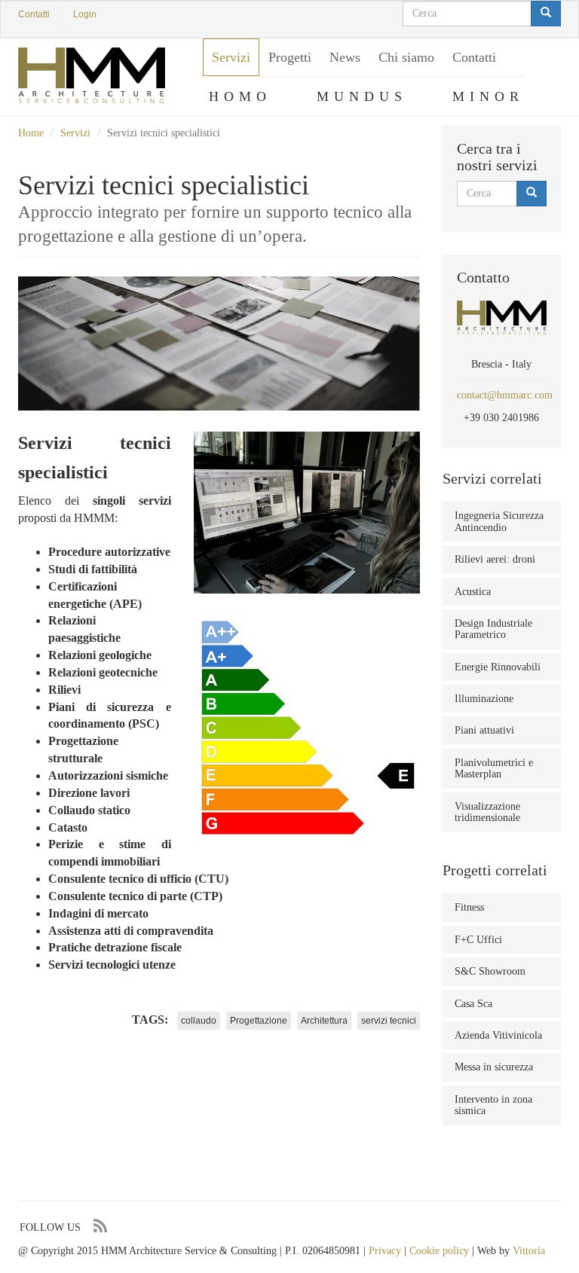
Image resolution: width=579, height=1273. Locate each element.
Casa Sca (473, 1003)
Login (84, 14)
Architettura (324, 1020)
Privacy (385, 1250)
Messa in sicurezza (494, 1067)
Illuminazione (484, 698)
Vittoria (529, 1250)
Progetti (289, 57)
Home (31, 133)
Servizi (231, 57)
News (344, 57)
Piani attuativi (484, 730)
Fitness (469, 907)
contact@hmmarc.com (505, 395)
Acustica (473, 591)
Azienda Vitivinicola (498, 1035)
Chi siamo (406, 57)
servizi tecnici (388, 1020)
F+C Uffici (478, 939)
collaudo (198, 1020)
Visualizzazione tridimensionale (487, 812)
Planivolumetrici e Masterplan (494, 768)
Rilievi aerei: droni (495, 559)
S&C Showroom (490, 971)
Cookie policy (439, 1250)
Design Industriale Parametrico (493, 629)
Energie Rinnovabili (498, 667)
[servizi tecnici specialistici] (307, 513)
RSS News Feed (100, 1226)
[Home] (91, 75)
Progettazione (258, 1020)
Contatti (34, 14)
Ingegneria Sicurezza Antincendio (499, 521)
